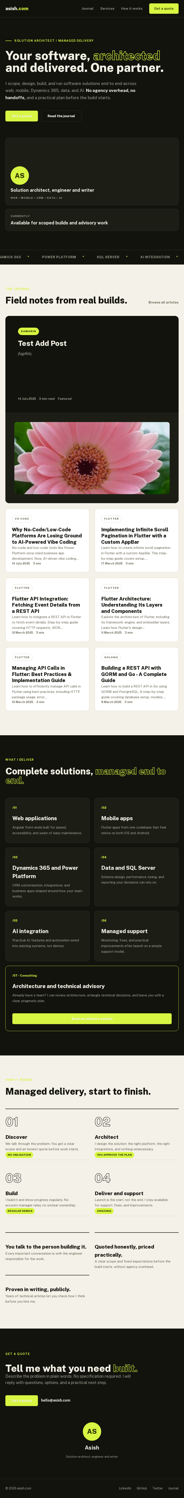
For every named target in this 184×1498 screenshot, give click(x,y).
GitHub (142, 1488)
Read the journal (61, 116)
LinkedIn (125, 1488)
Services (107, 8)
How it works (131, 8)
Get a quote (164, 8)
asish (16, 8)
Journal (88, 8)
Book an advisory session (92, 1019)
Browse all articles (164, 302)
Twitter (157, 1488)
